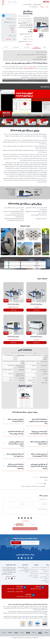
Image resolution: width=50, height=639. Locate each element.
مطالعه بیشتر (25, 80)
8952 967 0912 (27, 597)
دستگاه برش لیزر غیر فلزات (44, 577)
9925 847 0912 (19, 592)
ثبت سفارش (34, 567)
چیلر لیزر (12, 28)
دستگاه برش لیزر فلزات (44, 574)
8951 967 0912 (20, 597)
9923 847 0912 (19, 589)
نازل (13, 32)
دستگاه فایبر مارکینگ (45, 581)
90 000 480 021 (7, 574)
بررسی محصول (36, 310)
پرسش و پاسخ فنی (37, 4)
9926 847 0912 (11, 592)
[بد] (28, 518)
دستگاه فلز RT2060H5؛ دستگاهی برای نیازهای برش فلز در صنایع (31, 54)
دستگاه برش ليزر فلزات (29, 68)
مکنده (12, 30)
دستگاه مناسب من (27, 4)
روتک (47, 7)
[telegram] (25, 558)
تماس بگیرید (8, 39)
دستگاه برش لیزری (43, 567)
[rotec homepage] (46, 2)
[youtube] (31, 558)
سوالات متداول (33, 574)
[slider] (17, 116)
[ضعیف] (31, 518)
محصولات (42, 7)
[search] (8, 2)
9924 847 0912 (11, 589)
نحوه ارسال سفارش (32, 569)
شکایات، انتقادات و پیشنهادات (33, 576)
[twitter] (18, 558)
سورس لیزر (33, 67)
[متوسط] (25, 518)
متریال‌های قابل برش (41, 57)
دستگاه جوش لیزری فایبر (44, 570)
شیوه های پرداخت (33, 572)
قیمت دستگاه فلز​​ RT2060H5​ (39, 59)
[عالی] (18, 518)
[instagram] (22, 558)
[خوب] (21, 518)
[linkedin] (28, 558)
